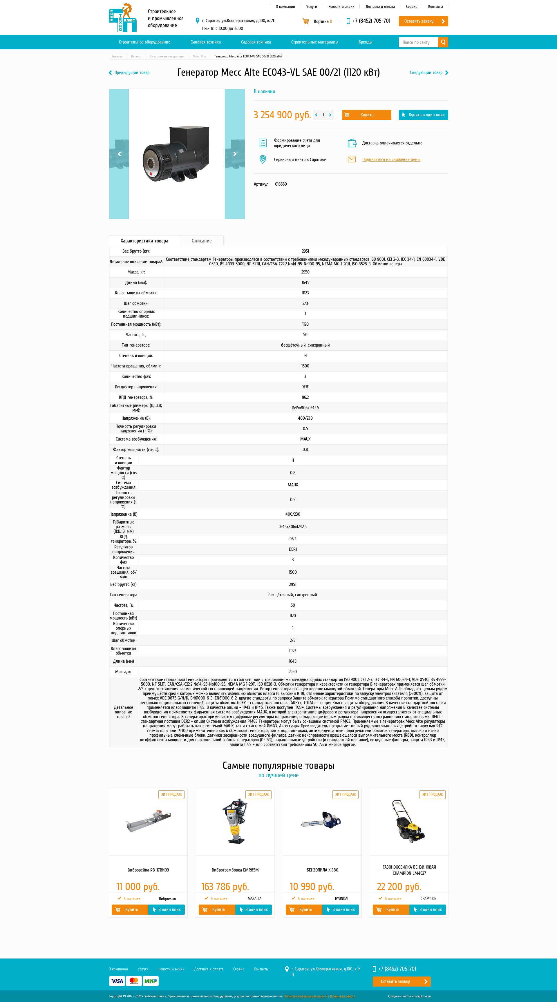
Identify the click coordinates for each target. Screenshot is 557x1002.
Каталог (136, 56)
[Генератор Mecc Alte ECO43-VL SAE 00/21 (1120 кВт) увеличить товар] (177, 154)
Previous (119, 105)
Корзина (323, 21)
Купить (367, 115)
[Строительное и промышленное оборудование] (123, 17)
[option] (148, 852)
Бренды (365, 42)
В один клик (169, 909)
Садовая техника (256, 42)
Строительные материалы (314, 42)
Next (235, 105)
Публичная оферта (342, 996)
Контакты (435, 6)
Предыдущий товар (132, 72)
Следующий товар (426, 72)
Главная (117, 56)
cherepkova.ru (421, 996)
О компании (285, 6)
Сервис (411, 6)
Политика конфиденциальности (306, 996)
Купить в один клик (427, 115)
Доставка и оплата (380, 6)
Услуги (311, 6)
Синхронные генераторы (167, 56)
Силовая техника (206, 42)
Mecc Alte (199, 56)
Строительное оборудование (144, 42)
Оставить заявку (418, 21)
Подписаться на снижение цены (391, 159)
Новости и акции (341, 6)
